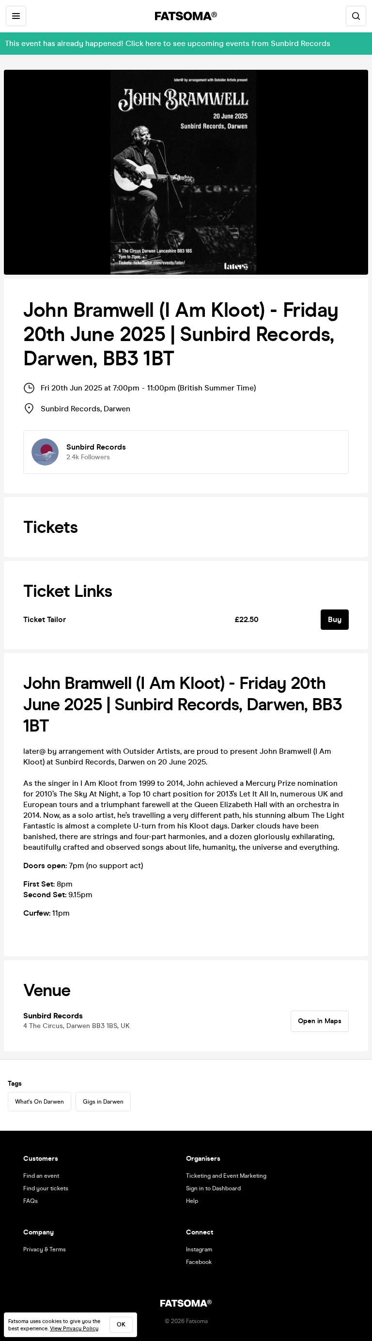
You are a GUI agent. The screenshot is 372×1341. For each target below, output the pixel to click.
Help (192, 1201)
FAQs (30, 1201)
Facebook (199, 1262)
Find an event (41, 1175)
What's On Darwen (39, 1101)
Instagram (199, 1249)
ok (121, 1324)
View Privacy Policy (74, 1328)
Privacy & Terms (44, 1249)
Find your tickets (45, 1188)
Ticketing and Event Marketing (226, 1175)
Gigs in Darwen (103, 1101)
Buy (334, 619)
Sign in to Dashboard (213, 1188)
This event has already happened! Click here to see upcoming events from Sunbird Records (167, 43)
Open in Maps (319, 1021)
